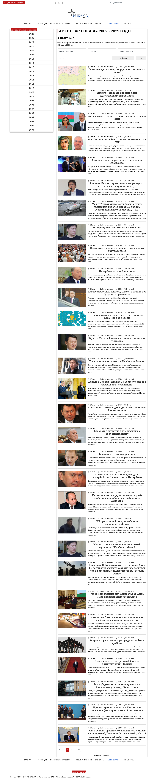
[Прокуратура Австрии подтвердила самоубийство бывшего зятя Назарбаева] (72, 479)
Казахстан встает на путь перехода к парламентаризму (117, 432)
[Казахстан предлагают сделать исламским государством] (72, 253)
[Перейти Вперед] (75, 750)
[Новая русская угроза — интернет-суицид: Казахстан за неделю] (72, 318)
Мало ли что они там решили (117, 454)
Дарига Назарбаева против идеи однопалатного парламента (117, 94)
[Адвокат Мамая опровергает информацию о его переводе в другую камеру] (72, 187)
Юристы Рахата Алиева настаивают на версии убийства (117, 339)
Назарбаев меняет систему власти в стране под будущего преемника (117, 293)
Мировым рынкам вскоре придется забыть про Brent (117, 642)
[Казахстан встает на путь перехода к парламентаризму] (72, 435)
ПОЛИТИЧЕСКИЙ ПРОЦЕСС (60, 24)
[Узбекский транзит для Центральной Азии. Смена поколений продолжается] (72, 599)
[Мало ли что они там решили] (72, 458)
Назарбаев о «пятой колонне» (117, 271)
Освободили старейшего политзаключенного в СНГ (117, 141)
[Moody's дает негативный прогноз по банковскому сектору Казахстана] (72, 689)
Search (124, 58)
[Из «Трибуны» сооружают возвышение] (72, 232)
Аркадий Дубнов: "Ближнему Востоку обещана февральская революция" (117, 383)
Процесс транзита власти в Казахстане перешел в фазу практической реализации (117, 709)
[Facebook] (55, 3)
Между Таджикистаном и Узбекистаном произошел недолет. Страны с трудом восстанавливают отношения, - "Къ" (117, 206)
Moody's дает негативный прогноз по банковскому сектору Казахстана (117, 686)
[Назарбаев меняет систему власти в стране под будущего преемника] (72, 297)
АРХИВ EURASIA (113, 24)
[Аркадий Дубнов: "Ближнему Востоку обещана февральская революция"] (72, 388)
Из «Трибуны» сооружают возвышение (117, 227)
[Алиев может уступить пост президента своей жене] (72, 121)
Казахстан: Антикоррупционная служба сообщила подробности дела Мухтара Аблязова (117, 498)
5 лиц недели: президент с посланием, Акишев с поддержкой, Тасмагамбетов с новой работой (117, 732)
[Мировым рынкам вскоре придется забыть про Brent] (72, 645)
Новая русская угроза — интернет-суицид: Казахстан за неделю (117, 316)
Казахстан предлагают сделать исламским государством (117, 249)
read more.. (140, 81)
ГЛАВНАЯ (27, 24)
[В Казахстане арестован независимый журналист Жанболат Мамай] (72, 549)
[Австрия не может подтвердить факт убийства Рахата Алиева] (72, 413)
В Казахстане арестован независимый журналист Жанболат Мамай (117, 546)
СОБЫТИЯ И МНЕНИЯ (84, 24)
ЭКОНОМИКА (99, 24)
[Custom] (62, 3)
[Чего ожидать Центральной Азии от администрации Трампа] (72, 665)
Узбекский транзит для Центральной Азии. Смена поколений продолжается (117, 595)
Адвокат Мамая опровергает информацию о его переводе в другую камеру (117, 184)
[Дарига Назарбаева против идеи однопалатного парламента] (72, 97)
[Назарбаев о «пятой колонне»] (72, 275)
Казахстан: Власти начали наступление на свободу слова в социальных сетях (117, 619)
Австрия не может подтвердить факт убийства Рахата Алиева (117, 409)
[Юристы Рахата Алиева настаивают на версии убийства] (72, 342)
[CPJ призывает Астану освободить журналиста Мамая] (72, 525)
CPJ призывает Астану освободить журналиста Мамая (117, 522)
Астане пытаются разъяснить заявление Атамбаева (117, 161)
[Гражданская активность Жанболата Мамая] (72, 366)
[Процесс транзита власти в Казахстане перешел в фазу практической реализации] (72, 712)
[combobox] (121, 3)
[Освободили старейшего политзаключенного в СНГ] (72, 143)
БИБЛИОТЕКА (129, 24)
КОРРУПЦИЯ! (42, 24)
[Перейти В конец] (79, 750)
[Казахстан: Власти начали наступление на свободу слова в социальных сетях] (72, 620)
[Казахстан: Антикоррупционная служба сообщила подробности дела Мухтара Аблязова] (72, 500)
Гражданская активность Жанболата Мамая (117, 361)
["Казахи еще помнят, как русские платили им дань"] (72, 75)
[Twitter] (59, 3)
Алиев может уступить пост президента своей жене (117, 117)
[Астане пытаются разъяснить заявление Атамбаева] (72, 164)
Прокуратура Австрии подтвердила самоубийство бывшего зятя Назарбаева (117, 476)
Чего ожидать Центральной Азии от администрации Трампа (117, 662)
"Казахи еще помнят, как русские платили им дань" (117, 71)
